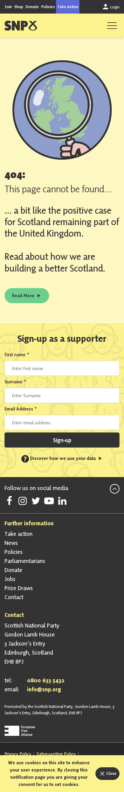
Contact (14, 597)
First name (17, 354)
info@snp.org (44, 689)
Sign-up (62, 440)
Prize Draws (19, 588)
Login (114, 7)
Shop (18, 6)
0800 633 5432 (45, 680)
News (11, 543)
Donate (32, 6)
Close (110, 773)
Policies (48, 6)
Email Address (21, 409)
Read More (24, 295)
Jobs (10, 579)
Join (8, 6)
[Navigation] (111, 25)
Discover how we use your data (60, 458)
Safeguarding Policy (56, 754)
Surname (15, 382)
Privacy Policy (18, 754)
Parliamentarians (25, 561)
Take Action (67, 6)
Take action (19, 534)
